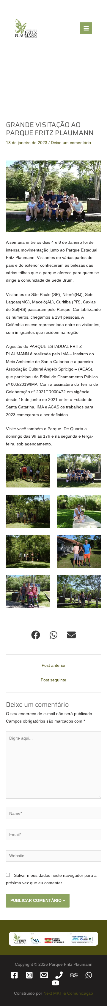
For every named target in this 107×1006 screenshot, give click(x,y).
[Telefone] (59, 975)
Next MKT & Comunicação (68, 993)
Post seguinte (53, 680)
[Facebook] (14, 975)
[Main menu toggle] (86, 28)
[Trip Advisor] (74, 975)
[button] (35, 634)
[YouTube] (55, 983)
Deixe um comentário (71, 143)
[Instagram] (29, 975)
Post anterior (54, 665)
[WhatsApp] (88, 975)
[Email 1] (44, 975)
